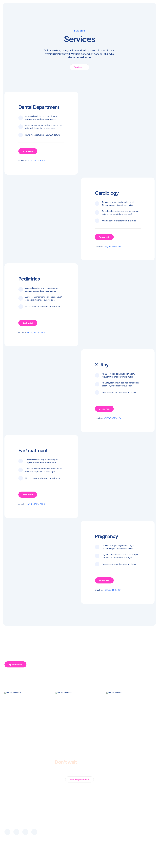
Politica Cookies (147, 821)
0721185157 (79, 833)
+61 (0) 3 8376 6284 (36, 160)
